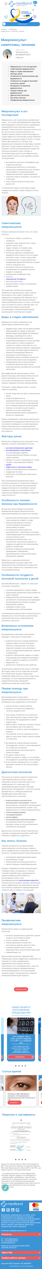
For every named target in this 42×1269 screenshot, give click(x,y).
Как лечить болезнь (18, 98)
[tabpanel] (21, 1039)
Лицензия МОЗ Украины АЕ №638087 (16, 1263)
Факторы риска (16, 74)
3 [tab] (22, 1065)
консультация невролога (29, 880)
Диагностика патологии (19, 95)
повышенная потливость (16, 279)
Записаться (22, 24)
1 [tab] (15, 1065)
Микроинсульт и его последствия (23, 67)
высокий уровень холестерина (18, 450)
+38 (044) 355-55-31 (9, 1248)
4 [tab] (25, 1065)
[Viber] (17, 1209)
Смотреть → (14, 1102)
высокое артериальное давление (19, 448)
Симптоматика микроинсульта (22, 69)
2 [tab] (19, 1065)
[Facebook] (3, 1209)
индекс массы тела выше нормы (19, 467)
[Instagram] (8, 1209)
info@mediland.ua (8, 1243)
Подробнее (20, 1057)
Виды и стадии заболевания (21, 71)
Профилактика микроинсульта (22, 100)
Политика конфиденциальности (13, 1230)
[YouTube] (12, 1209)
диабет (8, 465)
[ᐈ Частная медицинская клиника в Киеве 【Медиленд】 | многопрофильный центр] (20, 4)
